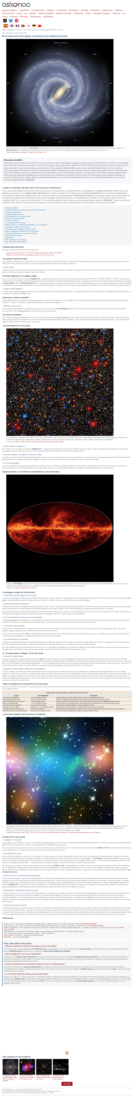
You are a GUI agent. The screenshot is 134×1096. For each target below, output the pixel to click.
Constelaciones (38, 10)
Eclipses (50, 10)
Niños (88, 13)
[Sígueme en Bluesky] (11, 21)
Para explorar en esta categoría (15, 242)
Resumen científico (11, 208)
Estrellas (84, 10)
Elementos (73, 10)
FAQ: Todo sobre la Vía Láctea (15, 239)
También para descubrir (13, 212)
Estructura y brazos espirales (14, 218)
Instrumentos (8, 13)
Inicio (4, 30)
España (10, 30)
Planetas (116, 13)
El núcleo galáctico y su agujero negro (17, 216)
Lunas (19, 13)
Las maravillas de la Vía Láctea (15, 223)
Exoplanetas (107, 10)
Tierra (4, 16)
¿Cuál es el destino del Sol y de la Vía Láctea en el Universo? (25, 210)
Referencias (9, 237)
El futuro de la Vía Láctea (13, 235)
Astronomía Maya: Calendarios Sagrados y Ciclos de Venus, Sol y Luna (30, 255)
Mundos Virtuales (64, 13)
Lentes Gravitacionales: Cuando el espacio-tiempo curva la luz (44, 1077)
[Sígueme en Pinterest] (16, 21)
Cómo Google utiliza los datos (30, 1092)
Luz (25, 13)
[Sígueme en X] (5, 21)
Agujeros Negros (9, 10)
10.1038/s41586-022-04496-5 (95, 926)
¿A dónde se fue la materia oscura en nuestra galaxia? (58, 1077)
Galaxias (119, 10)
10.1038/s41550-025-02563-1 (88, 924)
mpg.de (81, 931)
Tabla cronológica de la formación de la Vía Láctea (22, 231)
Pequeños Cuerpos (101, 13)
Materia (33, 13)
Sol (124, 13)
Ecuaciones (62, 10)
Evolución (95, 10)
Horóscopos (35, 16)
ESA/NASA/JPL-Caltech (29, 588)
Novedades (48, 16)
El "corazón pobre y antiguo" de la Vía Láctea (20, 229)
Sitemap (52, 1092)
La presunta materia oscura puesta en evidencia (21, 233)
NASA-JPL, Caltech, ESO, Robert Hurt (33, 152)
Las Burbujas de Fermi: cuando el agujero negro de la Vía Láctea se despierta (10, 1078)
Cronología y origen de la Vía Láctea (17, 227)
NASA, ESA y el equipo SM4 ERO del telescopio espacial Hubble (42, 441)
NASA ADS (7, 937)
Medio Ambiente (46, 13)
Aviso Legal (17, 1092)
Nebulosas (78, 13)
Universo (13, 16)
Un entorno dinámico (12, 220)
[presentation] (109, 279)
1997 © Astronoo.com (8, 1089)
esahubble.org (50, 933)
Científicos (24, 10)
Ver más (67, 1084)
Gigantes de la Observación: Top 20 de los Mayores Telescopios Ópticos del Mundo (34, 253)
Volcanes (24, 16)
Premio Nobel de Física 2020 (12, 935)
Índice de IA (44, 1092)
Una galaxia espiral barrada (14, 214)
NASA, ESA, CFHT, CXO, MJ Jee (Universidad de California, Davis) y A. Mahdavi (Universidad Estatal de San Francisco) (61, 832)
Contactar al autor (7, 1092)
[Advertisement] (65, 1018)
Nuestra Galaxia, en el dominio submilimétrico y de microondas (26, 225)
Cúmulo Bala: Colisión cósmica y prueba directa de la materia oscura (27, 1077)
